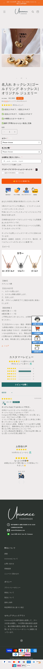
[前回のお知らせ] (4, 2)
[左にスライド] (16, 78)
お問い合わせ (9, 564)
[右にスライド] (26, 78)
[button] (4, 11)
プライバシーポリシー (12, 588)
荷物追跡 (7, 569)
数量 (3, 127)
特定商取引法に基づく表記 (14, 607)
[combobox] (21, 152)
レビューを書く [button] (21, 385)
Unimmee (18, 658)
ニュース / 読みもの (11, 574)
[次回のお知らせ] (38, 2)
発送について (9, 592)
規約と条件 (8, 602)
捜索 (6, 554)
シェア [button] (6, 346)
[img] (7, 399)
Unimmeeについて (11, 559)
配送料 (6, 101)
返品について (9, 597)
